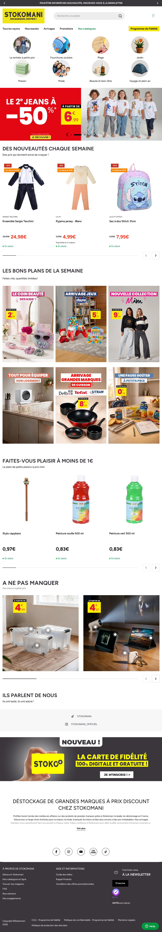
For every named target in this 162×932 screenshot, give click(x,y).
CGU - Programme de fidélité (46, 920)
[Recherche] (120, 16)
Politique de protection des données (49, 925)
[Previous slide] (67, 134)
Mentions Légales (126, 920)
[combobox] (89, 16)
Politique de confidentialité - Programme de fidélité (89, 920)
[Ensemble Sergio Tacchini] (28, 187)
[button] (4, 3)
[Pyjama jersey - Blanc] (81, 187)
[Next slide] (95, 134)
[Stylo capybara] (28, 499)
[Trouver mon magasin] (153, 16)
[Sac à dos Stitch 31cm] (134, 187)
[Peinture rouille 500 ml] (81, 499)
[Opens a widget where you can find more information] (150, 926)
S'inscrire (120, 883)
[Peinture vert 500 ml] (134, 499)
